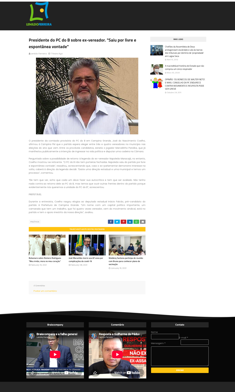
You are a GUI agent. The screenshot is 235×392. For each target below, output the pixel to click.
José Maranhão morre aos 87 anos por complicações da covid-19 (86, 259)
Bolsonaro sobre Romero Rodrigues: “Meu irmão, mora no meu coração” (45, 259)
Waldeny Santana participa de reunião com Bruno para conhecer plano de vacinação (126, 261)
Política (34, 221)
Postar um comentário (45, 290)
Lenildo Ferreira (39, 53)
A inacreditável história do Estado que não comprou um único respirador (184, 67)
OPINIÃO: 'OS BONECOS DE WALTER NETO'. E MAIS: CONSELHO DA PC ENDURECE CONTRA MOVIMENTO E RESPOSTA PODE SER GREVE (185, 84)
